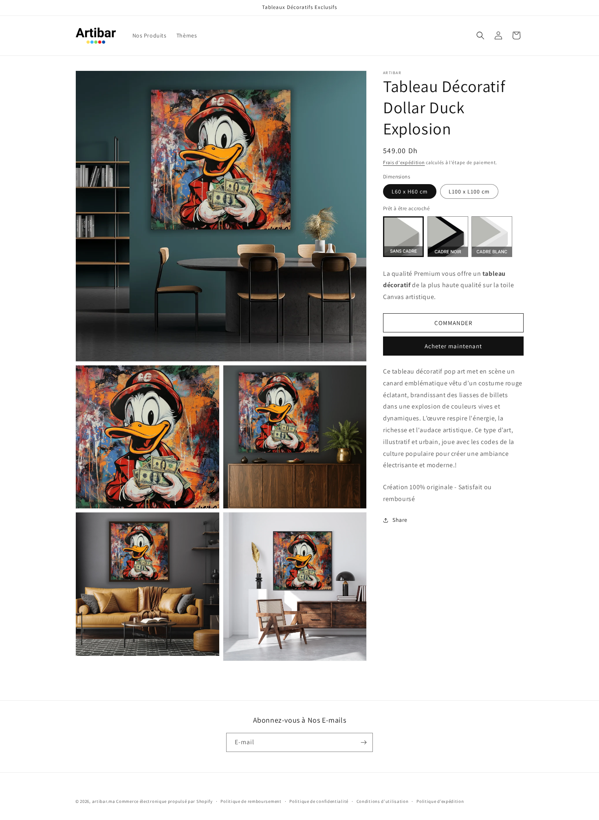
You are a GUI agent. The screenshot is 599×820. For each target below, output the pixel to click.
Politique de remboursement (250, 801)
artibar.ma (103, 801)
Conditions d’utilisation (383, 801)
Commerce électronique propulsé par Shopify (164, 801)
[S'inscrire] (363, 742)
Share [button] (399, 519)
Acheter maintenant (453, 346)
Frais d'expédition (404, 162)
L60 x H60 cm (410, 191)
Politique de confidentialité (318, 801)
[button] (480, 35)
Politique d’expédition (440, 801)
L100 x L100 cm (469, 191)
